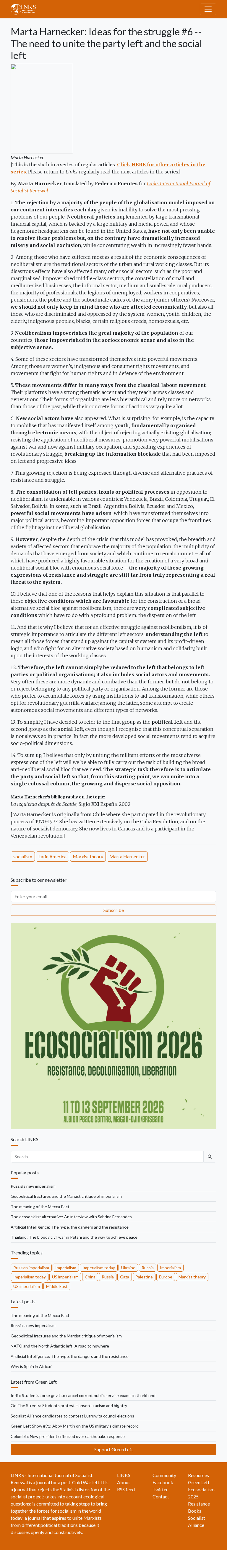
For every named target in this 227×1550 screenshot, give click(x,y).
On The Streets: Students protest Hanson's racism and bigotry (69, 1405)
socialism (22, 856)
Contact (161, 1496)
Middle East (57, 1286)
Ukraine (128, 1267)
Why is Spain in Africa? (31, 1366)
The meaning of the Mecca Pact (40, 1206)
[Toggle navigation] (208, 9)
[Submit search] (209, 1156)
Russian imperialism (31, 1267)
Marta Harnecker (127, 856)
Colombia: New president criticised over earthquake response (68, 1436)
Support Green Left (113, 1449)
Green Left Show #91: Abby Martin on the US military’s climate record (75, 1425)
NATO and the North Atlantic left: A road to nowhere (60, 1345)
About (123, 1482)
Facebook (163, 1482)
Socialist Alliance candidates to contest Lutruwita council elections (72, 1415)
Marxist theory (88, 856)
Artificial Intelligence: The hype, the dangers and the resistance (70, 1227)
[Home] (25, 9)
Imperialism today (98, 1267)
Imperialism (65, 1267)
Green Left (199, 1482)
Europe (165, 1276)
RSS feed (126, 1489)
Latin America (52, 856)
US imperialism (65, 1276)
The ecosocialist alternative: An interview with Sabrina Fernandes (71, 1216)
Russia (148, 1267)
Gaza (124, 1276)
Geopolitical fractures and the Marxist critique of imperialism (66, 1196)
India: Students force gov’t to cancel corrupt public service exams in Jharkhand (83, 1395)
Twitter (160, 1489)
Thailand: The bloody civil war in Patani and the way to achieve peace (74, 1237)
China (90, 1276)
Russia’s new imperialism (33, 1186)
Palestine (144, 1276)
